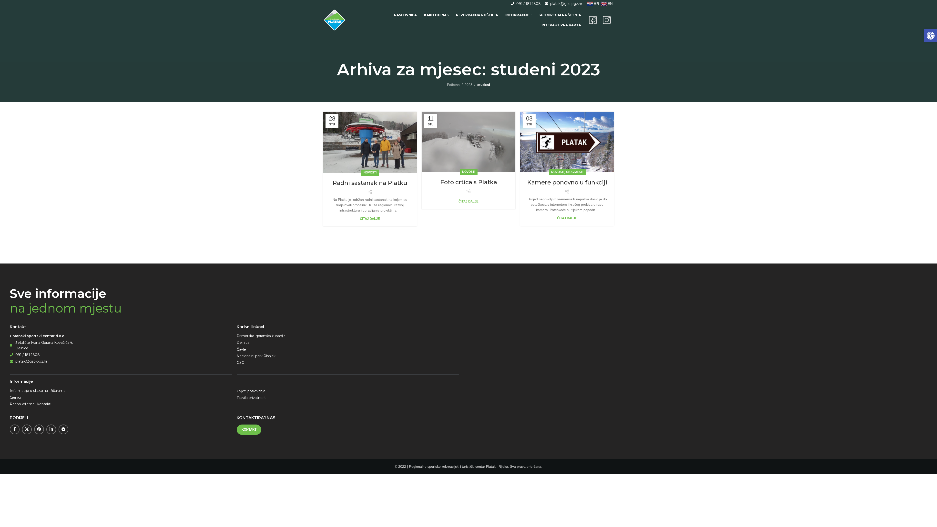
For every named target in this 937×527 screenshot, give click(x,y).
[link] (930, 35)
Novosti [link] (370, 172)
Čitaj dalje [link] (370, 219)
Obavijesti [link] (574, 172)
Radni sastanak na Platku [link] (370, 182)
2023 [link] (468, 85)
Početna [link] (453, 85)
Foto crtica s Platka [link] (468, 182)
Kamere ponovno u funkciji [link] (567, 182)
